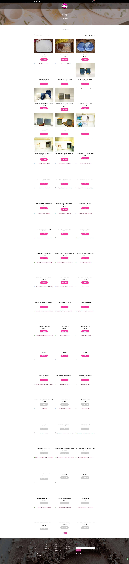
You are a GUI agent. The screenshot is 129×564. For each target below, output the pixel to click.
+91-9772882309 (37, 551)
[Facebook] (34, 1)
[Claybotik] (37, 1)
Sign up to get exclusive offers (82, 545)
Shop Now (44, 59)
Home (62, 18)
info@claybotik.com (37, 555)
